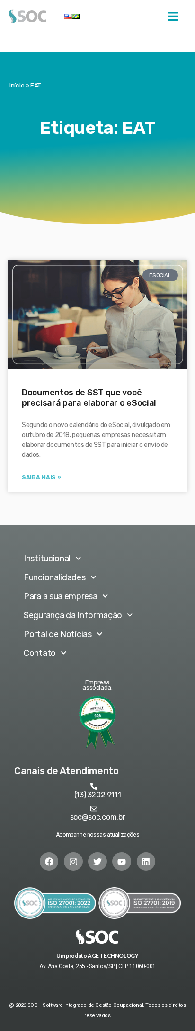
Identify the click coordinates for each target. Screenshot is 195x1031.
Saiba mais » (41, 477)
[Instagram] (73, 861)
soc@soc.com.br (97, 817)
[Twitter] (97, 861)
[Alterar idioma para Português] (76, 16)
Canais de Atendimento (66, 771)
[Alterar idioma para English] (68, 16)
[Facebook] (49, 861)
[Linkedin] (146, 861)
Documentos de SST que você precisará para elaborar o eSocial (89, 397)
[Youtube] (121, 861)
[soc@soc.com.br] (94, 808)
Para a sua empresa (61, 596)
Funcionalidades (55, 577)
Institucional (47, 558)
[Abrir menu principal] (173, 16)
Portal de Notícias (58, 634)
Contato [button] (40, 653)
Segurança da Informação (73, 615)
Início (16, 85)
